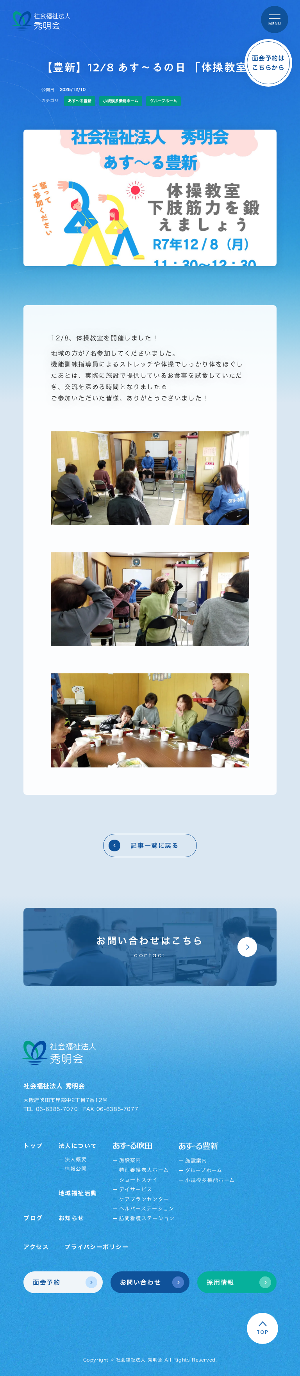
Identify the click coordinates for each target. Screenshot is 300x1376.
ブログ (33, 1218)
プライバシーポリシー (96, 1246)
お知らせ (71, 1218)
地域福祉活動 (78, 1193)
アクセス (36, 1246)
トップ (33, 1145)
